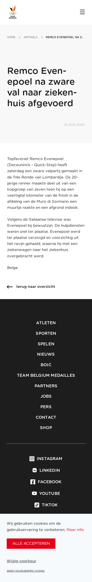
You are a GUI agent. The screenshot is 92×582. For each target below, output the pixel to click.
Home (11, 37)
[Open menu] (82, 12)
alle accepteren (31, 543)
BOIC (46, 365)
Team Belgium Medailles (46, 376)
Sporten (46, 334)
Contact (46, 418)
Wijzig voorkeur (21, 561)
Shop (46, 428)
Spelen (46, 344)
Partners (46, 386)
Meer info (75, 530)
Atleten (46, 323)
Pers (46, 407)
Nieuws (46, 355)
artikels (31, 37)
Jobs (46, 397)
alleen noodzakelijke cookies (26, 570)
